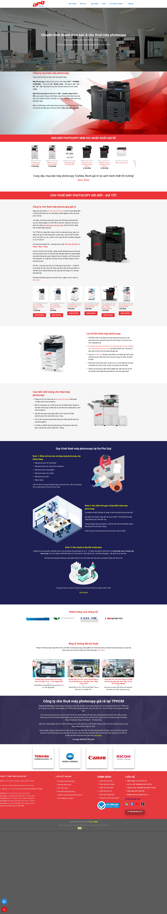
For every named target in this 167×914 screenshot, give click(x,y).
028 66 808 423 (141, 781)
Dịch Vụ (83, 4)
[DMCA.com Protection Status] (83, 828)
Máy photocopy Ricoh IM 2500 (67, 163)
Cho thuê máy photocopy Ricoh (99, 346)
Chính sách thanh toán (106, 794)
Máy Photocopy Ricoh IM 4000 (102, 163)
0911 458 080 (137, 784)
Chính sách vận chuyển (107, 784)
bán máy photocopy (62, 399)
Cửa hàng (94, 4)
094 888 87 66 (85, 739)
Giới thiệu (72, 4)
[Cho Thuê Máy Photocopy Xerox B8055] (57, 293)
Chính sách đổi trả (105, 791)
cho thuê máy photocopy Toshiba (121, 346)
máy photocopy (112, 333)
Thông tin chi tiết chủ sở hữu (109, 798)
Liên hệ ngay (83, 592)
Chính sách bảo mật (106, 781)
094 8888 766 (141, 788)
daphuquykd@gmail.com (140, 794)
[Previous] (36, 154)
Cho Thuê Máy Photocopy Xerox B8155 (38, 306)
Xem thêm (84, 180)
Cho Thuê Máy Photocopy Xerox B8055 (55, 306)
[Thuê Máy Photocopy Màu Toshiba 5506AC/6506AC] (109, 293)
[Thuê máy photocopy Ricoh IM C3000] (92, 293)
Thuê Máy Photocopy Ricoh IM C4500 (74, 306)
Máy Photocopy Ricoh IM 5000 (84, 163)
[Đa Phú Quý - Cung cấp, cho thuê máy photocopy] (42, 4)
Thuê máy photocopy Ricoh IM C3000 (91, 306)
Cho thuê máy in (63, 788)
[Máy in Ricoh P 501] (32, 152)
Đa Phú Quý (98, 354)
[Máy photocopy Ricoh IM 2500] (67, 152)
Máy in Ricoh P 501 (32, 163)
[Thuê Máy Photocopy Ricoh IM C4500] (75, 293)
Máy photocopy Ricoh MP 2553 (119, 163)
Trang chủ (62, 825)
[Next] (131, 154)
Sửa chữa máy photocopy (66, 791)
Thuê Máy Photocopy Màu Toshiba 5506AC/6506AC (108, 306)
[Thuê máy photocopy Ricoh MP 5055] (126, 293)
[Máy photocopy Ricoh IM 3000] (49, 152)
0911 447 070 (139, 791)
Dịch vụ (69, 825)
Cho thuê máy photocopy (66, 781)
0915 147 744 (147, 784)
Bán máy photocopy (64, 785)
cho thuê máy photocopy (55, 211)
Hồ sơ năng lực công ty (65, 798)
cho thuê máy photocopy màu (98, 349)
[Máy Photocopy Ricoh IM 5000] (84, 152)
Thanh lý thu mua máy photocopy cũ (70, 795)
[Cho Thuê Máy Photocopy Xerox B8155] (40, 293)
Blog (104, 4)
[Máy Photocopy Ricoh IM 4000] (101, 152)
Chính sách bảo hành (106, 788)
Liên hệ (130, 4)
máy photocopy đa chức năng (53, 225)
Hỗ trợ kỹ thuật (116, 4)
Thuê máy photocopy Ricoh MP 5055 (125, 306)
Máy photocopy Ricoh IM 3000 (50, 163)
